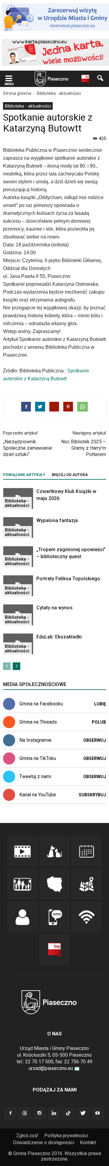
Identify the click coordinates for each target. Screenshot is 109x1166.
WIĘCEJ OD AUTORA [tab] (70, 475)
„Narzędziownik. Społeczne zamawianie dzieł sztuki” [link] (27, 448)
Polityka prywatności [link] (66, 1135)
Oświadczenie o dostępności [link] (43, 1142)
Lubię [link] (100, 703)
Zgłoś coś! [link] (27, 1135)
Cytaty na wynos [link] (54, 608)
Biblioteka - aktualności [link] (28, 106)
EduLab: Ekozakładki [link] (59, 637)
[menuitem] (28, 106)
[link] (9, 79)
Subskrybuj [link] (92, 794)
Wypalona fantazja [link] (57, 520)
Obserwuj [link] (94, 740)
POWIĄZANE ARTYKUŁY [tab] (24, 475)
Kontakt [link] (88, 1142)
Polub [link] (99, 722)
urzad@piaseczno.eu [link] (51, 1068)
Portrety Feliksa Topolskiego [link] (68, 578)
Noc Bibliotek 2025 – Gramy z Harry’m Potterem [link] (83, 448)
